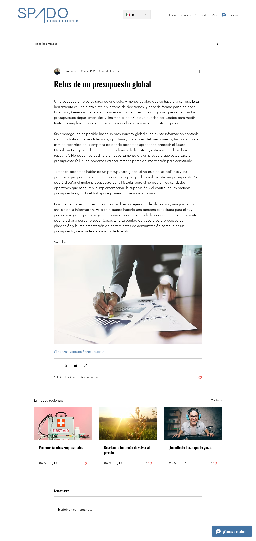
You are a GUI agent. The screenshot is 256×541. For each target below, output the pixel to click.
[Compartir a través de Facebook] (56, 365)
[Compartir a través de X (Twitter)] (66, 365)
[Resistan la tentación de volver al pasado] (128, 423)
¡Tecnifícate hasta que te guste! (190, 447)
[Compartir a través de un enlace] (85, 365)
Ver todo (216, 400)
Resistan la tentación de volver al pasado (127, 450)
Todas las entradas (45, 43)
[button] (217, 43)
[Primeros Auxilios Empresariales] (63, 423)
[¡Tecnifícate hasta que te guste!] (193, 423)
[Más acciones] (199, 71)
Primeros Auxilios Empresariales (61, 447)
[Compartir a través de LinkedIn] (75, 365)
